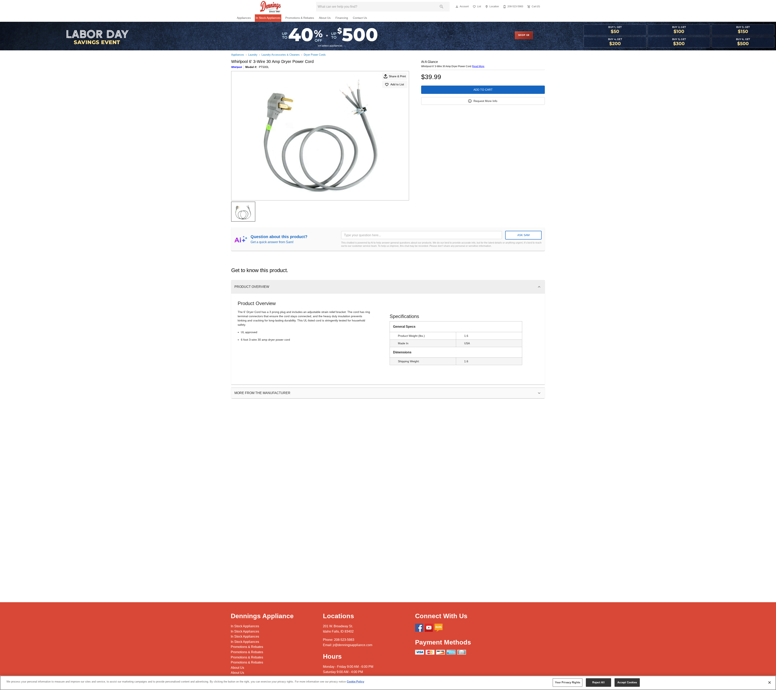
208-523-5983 (344, 639)
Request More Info (485, 101)
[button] (456, 6)
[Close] (769, 682)
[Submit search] (441, 6)
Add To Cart (483, 89)
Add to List (397, 84)
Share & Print (397, 76)
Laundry (252, 54)
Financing (341, 17)
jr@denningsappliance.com (352, 645)
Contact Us (360, 17)
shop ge (524, 35)
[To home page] (270, 7)
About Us (325, 17)
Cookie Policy (355, 681)
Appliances (244, 17)
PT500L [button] (264, 67)
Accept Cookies (627, 682)
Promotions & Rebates (299, 17)
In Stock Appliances (268, 17)
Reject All (598, 682)
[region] (388, 683)
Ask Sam (523, 235)
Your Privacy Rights (567, 682)
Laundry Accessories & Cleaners (280, 54)
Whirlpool (236, 67)
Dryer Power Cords (315, 54)
